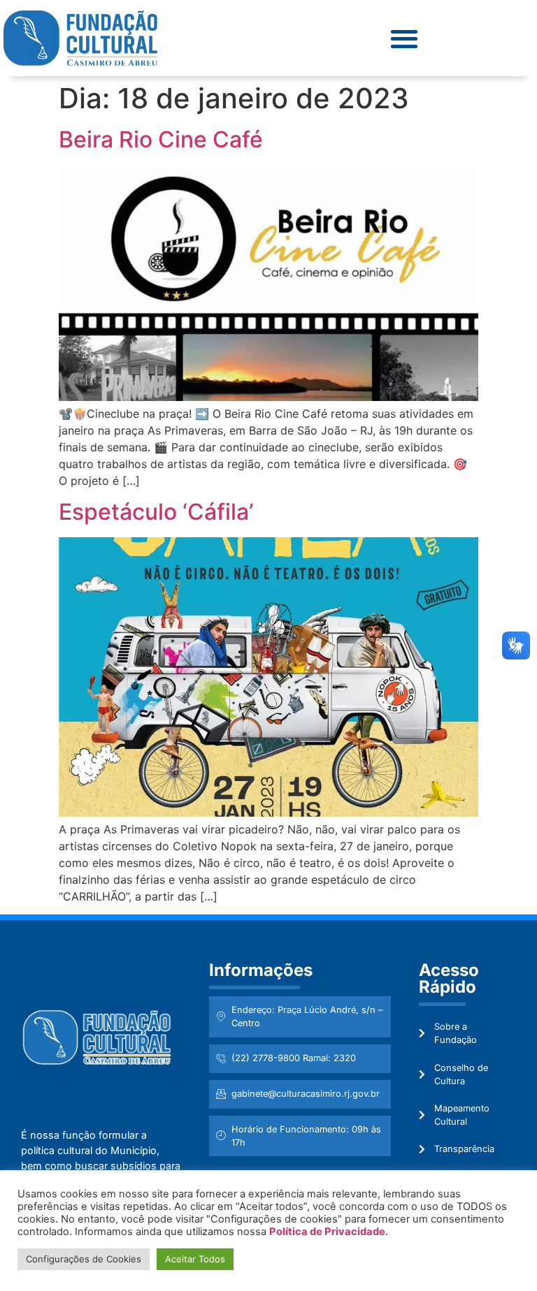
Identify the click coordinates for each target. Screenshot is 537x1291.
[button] (404, 38)
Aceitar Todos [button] (195, 1258)
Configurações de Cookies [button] (83, 1258)
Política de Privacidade (327, 1231)
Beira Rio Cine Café (161, 139)
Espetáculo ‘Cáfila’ (156, 511)
